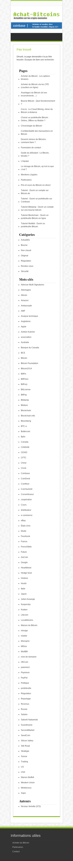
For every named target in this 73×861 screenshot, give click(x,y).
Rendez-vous (27, 266)
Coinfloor (25, 484)
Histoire (24, 578)
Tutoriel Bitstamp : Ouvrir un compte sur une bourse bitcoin (37, 208)
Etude (23, 531)
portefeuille (26, 688)
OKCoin (24, 662)
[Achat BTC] (36, 28)
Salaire (24, 714)
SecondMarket (27, 730)
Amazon (25, 300)
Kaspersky (26, 604)
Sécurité (25, 271)
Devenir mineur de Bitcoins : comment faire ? (34, 141)
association (26, 337)
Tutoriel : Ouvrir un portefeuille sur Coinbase (36, 200)
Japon (24, 594)
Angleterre (26, 321)
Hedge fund (26, 573)
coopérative (26, 499)
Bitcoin (24, 358)
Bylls (23, 436)
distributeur (26, 510)
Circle (23, 468)
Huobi (23, 583)
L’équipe (25, 161)
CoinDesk (25, 478)
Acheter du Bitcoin (20, 843)
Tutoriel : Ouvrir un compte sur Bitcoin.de (35, 192)
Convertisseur (27, 494)
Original (24, 255)
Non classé (26, 250)
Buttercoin (25, 431)
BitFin (23, 374)
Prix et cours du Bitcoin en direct (35, 185)
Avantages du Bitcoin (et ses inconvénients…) (34, 94)
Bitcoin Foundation (29, 363)
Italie (23, 588)
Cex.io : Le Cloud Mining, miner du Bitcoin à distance (37, 110)
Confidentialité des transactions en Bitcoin (37, 132)
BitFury (24, 384)
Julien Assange (28, 599)
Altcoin (24, 295)
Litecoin (24, 615)
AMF (23, 311)
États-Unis (25, 526)
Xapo (23, 793)
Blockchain (26, 410)
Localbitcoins (27, 620)
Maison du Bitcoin (29, 625)
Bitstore (24, 405)
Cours (23, 505)
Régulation (26, 261)
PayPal (24, 678)
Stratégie (25, 751)
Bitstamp (25, 400)
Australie (25, 342)
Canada (24, 442)
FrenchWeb (26, 547)
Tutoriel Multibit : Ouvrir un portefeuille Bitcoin (33, 225)
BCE (23, 353)
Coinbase (25, 473)
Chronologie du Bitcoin (31, 126)
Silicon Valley (27, 740)
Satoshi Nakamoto (29, 719)
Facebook (25, 536)
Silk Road (25, 746)
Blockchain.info (28, 416)
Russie (24, 709)
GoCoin (24, 557)
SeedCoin (25, 735)
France (24, 541)
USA (23, 772)
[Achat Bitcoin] (36, 21)
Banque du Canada (30, 347)
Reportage (26, 699)
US (22, 767)
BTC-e (24, 426)
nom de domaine (28, 657)
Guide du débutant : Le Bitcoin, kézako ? (35, 154)
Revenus (25, 704)
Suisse (24, 756)
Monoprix (25, 641)
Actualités (25, 240)
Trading (24, 761)
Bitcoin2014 (26, 368)
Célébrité (25, 447)
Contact (16, 851)
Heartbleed (26, 568)
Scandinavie (26, 725)
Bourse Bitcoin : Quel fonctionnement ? (38, 102)
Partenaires (26, 180)
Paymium (25, 672)
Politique (25, 683)
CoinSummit (26, 489)
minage (24, 630)
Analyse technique (29, 316)
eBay (23, 520)
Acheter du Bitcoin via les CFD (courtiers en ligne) (35, 86)
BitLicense (26, 389)
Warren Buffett (27, 777)
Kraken (24, 609)
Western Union (28, 782)
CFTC (23, 457)
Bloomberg (26, 421)
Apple (23, 326)
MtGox (24, 646)
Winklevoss (26, 788)
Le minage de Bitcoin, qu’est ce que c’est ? (37, 168)
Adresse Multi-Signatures (32, 285)
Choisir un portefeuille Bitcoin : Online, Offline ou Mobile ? (35, 119)
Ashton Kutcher (28, 332)
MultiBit (24, 651)
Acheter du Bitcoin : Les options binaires (35, 77)
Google (24, 562)
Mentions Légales (29, 174)
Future (24, 552)
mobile (24, 636)
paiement (25, 667)
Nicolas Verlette (28, 806)
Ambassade (26, 305)
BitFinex (24, 379)
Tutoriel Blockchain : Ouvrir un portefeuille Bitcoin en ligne (35, 216)
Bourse (24, 245)
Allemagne (26, 290)
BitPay (24, 395)
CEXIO (24, 452)
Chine (23, 463)
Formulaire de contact (31, 147)
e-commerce (26, 515)
